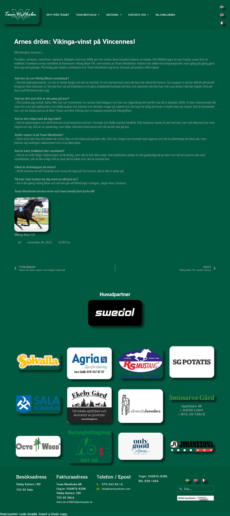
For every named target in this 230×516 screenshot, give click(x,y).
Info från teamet (58, 14)
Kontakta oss (137, 14)
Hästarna (112, 14)
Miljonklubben (165, 14)
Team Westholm (86, 14)
